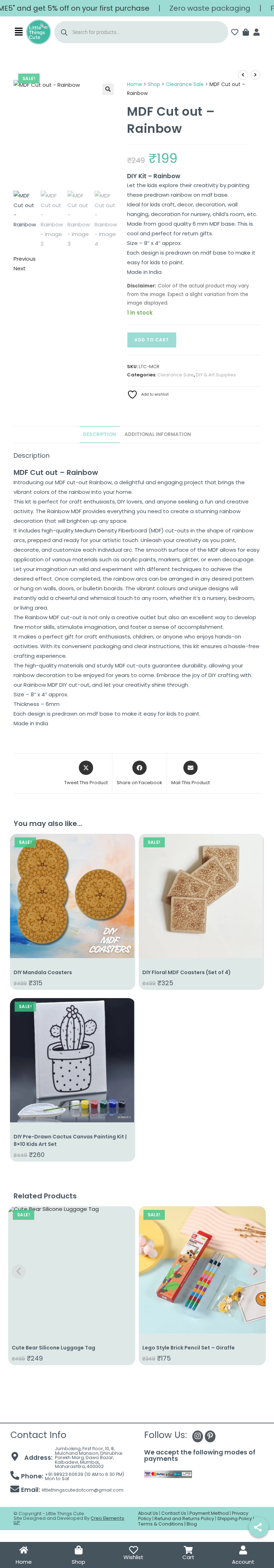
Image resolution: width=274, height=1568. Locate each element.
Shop (154, 84)
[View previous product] (243, 75)
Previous (25, 258)
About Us (148, 1513)
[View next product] (255, 75)
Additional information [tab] (158, 434)
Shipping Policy (234, 1519)
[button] (19, 32)
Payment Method (209, 1513)
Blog (192, 1524)
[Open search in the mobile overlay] (141, 32)
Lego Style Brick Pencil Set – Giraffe (188, 1347)
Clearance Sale (185, 84)
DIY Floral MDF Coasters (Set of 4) (186, 972)
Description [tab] (99, 434)
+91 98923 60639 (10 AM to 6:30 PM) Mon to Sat (84, 1476)
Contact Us (173, 1513)
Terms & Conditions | (162, 1524)
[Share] (259, 1527)
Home (134, 84)
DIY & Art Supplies (216, 374)
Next (20, 268)
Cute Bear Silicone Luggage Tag (53, 1347)
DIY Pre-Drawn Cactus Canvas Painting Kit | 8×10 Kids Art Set (70, 1140)
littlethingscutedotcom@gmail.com (82, 1490)
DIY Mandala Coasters (43, 972)
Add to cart (152, 340)
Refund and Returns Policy (184, 1519)
